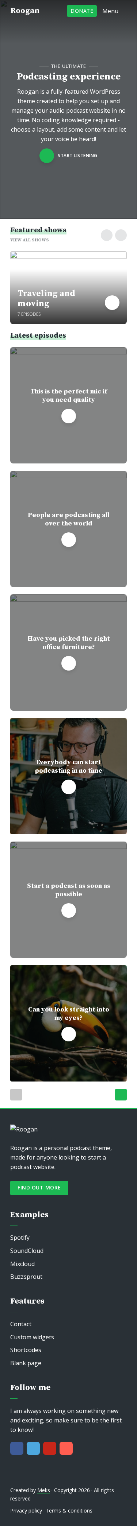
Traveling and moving (46, 299)
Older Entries (121, 1094)
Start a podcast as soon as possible (68, 890)
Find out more (39, 1187)
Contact (20, 1324)
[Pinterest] (49, 1448)
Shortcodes (25, 1350)
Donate (82, 10)
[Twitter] (33, 1448)
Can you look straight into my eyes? (68, 1013)
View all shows (29, 240)
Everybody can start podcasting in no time (68, 766)
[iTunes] (66, 1448)
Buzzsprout (26, 1277)
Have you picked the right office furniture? (68, 642)
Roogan (25, 11)
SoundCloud (26, 1251)
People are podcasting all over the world (68, 519)
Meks (43, 1490)
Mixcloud (22, 1264)
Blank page (25, 1363)
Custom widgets (32, 1337)
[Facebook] (16, 1448)
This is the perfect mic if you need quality (68, 395)
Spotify (20, 1238)
